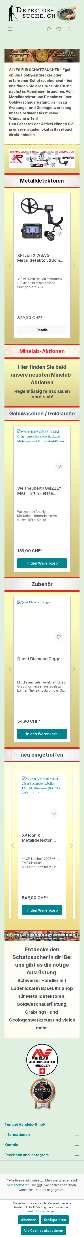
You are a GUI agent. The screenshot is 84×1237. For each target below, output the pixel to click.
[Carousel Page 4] (49, 153)
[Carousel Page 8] (42, 159)
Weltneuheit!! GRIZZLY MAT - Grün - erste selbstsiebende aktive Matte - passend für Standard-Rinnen (39, 491)
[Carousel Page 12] (38, 164)
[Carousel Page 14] (53, 164)
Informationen (17, 1134)
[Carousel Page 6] (28, 159)
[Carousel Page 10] (56, 159)
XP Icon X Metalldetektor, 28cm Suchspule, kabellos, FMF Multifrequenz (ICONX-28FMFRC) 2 (41, 838)
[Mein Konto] (69, 29)
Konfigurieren (55, 1220)
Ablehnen (28, 1220)
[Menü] (9, 29)
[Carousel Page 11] (31, 164)
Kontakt (11, 1144)
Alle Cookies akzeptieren (43, 1230)
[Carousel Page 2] (35, 153)
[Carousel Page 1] (28, 153)
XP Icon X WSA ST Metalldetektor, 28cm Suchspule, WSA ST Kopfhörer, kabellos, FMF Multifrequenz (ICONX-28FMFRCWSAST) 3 (41, 258)
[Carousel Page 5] (56, 153)
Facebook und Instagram (26, 1155)
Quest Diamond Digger (39, 658)
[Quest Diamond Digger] (42, 622)
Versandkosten (18, 1185)
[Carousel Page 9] (49, 159)
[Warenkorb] (77, 27)
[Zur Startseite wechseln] (42, 13)
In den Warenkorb (42, 563)
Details (42, 330)
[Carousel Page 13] (45, 164)
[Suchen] (48, 29)
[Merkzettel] (59, 29)
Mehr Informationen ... (42, 1211)
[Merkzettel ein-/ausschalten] (58, 233)
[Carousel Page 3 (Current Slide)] (42, 153)
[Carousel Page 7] (35, 159)
